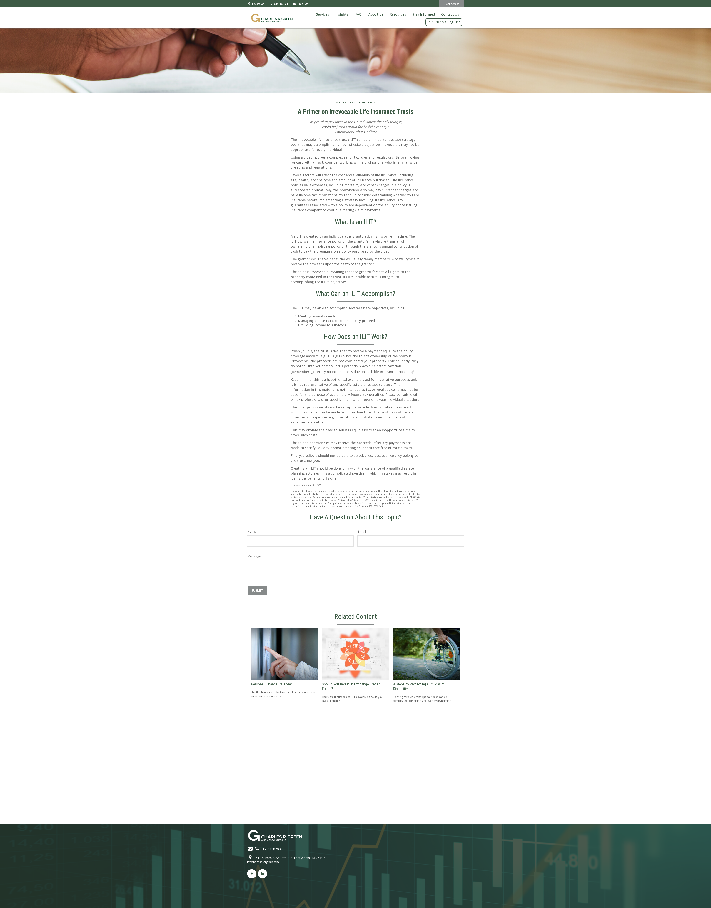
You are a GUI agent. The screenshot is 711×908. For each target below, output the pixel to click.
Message (254, 556)
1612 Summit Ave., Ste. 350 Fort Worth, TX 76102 (289, 858)
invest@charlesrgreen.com (263, 862)
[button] (323, 14)
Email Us (303, 4)
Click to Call (281, 4)
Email (361, 531)
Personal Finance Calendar (271, 684)
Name (252, 531)
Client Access (451, 4)
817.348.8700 (270, 849)
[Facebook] (251, 873)
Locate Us (257, 4)
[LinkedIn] (262, 873)
